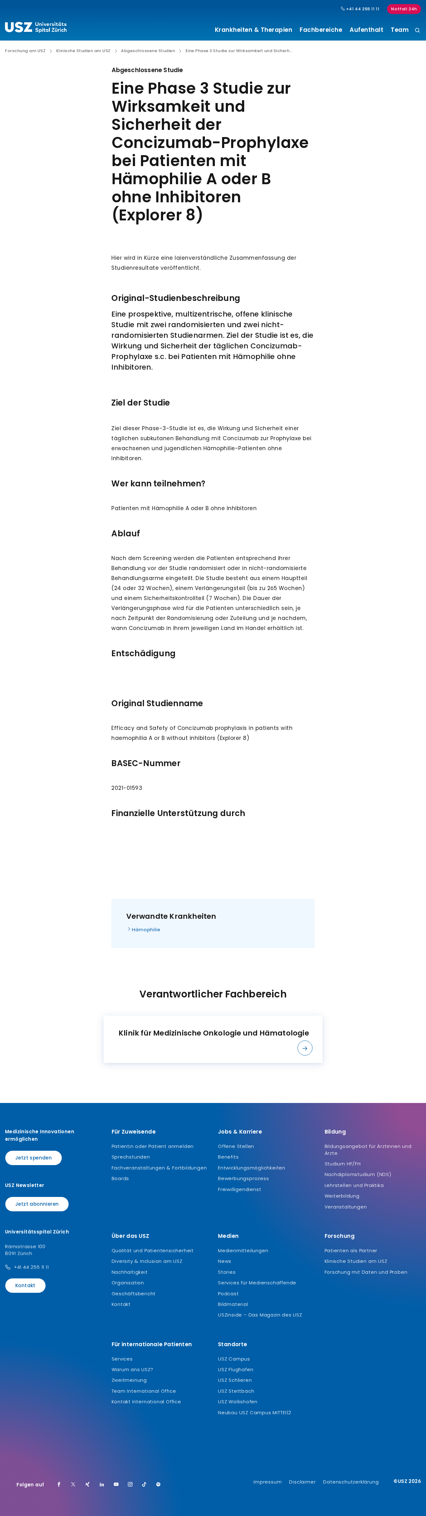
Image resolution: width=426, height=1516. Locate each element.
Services (122, 1359)
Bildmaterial (233, 1304)
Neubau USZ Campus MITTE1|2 (254, 1412)
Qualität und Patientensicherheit (153, 1250)
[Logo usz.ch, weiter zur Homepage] (35, 28)
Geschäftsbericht (134, 1293)
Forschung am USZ (25, 51)
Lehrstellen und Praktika (354, 1185)
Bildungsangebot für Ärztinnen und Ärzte (368, 1149)
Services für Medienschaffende (257, 1282)
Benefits (228, 1157)
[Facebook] (58, 1484)
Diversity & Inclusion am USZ (147, 1261)
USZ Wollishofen (238, 1401)
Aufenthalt (366, 30)
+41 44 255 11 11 (362, 9)
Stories (227, 1272)
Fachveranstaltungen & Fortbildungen (159, 1167)
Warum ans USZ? (132, 1369)
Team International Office (144, 1391)
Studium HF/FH (343, 1163)
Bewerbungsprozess (243, 1178)
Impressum (268, 1482)
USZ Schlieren (235, 1380)
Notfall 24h (404, 9)
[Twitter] (73, 1484)
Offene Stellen (236, 1146)
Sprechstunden (131, 1157)
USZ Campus (234, 1359)
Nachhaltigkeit (130, 1272)
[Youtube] (116, 1484)
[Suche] (417, 31)
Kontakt (25, 1285)
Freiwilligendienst (239, 1189)
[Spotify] (158, 1484)
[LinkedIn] (101, 1484)
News (224, 1261)
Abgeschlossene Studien (148, 51)
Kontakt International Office (146, 1401)
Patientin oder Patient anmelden (153, 1146)
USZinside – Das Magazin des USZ (260, 1315)
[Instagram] (130, 1484)
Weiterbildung (342, 1196)
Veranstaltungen (346, 1206)
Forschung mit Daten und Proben (366, 1272)
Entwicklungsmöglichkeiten (251, 1167)
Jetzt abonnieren (37, 1204)
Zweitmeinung (129, 1380)
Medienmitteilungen (243, 1250)
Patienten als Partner (351, 1250)
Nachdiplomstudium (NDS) (358, 1174)
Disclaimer (302, 1482)
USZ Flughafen (235, 1369)
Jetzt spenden (33, 1157)
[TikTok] (144, 1484)
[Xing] (87, 1484)
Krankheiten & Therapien (254, 30)
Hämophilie (146, 929)
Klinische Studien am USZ (83, 51)
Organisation (128, 1282)
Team (400, 30)
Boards (120, 1178)
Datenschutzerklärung (351, 1482)
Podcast (228, 1293)
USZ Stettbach (236, 1391)
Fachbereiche (321, 30)
